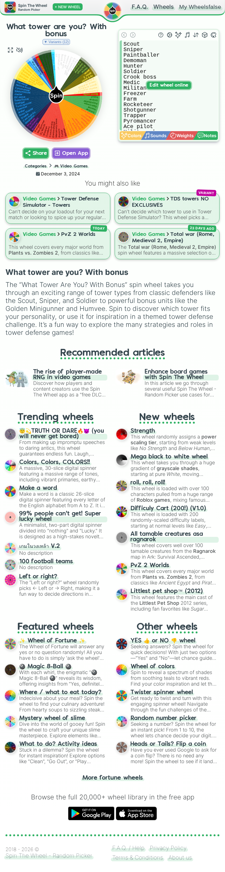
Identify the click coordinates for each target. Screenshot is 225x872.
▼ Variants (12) (56, 42)
